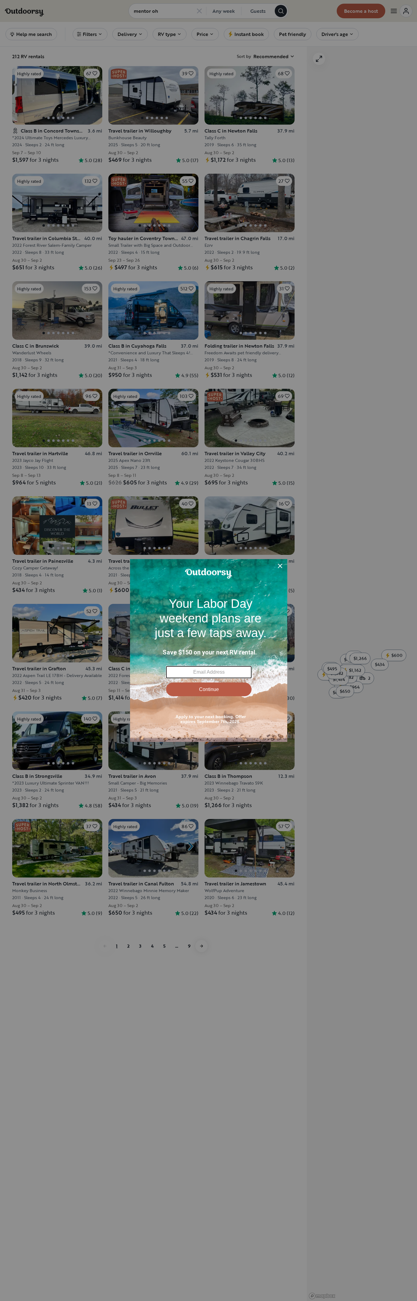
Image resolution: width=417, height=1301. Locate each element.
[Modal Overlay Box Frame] (208, 650)
